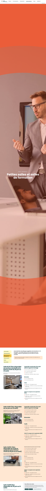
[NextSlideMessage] (21, 418)
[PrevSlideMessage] (4, 418)
